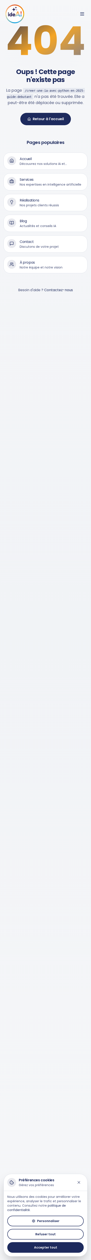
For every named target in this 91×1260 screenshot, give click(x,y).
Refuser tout (45, 1234)
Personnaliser (48, 1221)
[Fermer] (79, 1182)
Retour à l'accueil (48, 118)
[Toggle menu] (82, 14)
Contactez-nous (58, 290)
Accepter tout (45, 1247)
